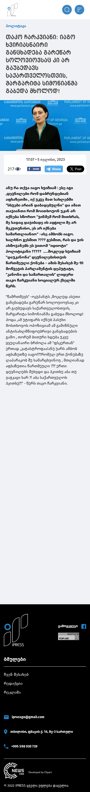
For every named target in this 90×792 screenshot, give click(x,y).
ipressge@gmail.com (28, 717)
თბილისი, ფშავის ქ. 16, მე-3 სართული (41, 732)
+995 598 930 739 (24, 746)
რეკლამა (12, 692)
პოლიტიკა (16, 26)
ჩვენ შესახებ (16, 674)
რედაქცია (13, 683)
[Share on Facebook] (34, 169)
